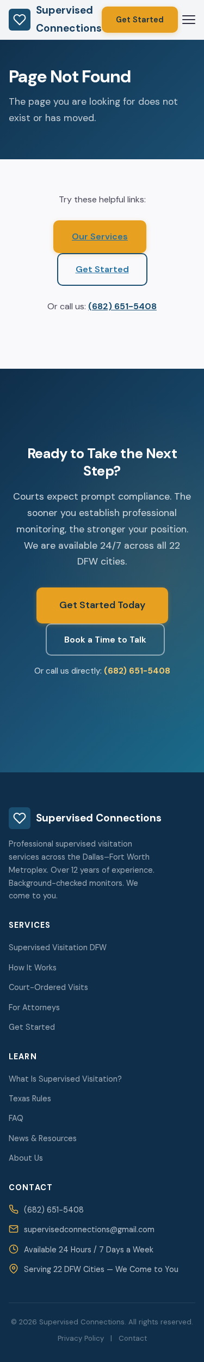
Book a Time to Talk (105, 639)
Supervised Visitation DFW (58, 947)
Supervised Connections (69, 19)
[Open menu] (189, 19)
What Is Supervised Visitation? (65, 1079)
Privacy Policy (81, 1338)
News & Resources (43, 1138)
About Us (26, 1158)
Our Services (100, 236)
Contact (133, 1338)
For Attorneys (34, 1007)
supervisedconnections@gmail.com (89, 1229)
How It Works (33, 968)
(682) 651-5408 (122, 306)
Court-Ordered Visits (48, 987)
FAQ (16, 1118)
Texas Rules (30, 1098)
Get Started (140, 20)
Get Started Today (102, 605)
